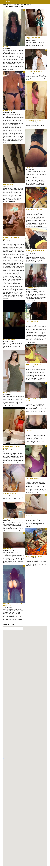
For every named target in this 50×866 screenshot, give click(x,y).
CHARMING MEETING (33, 287)
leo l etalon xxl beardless (34, 71)
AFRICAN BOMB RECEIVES (34, 120)
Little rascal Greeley (9, 339)
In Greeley (29, 515)
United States (17, 4)
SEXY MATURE (8, 47)
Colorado (23, 4)
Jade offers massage (10, 493)
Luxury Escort (7, 110)
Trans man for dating (32, 478)
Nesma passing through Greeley (33, 38)
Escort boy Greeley (32, 321)
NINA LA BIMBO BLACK (33, 364)
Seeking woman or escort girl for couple (35, 251)
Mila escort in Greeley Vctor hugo (12, 238)
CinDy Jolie (29, 168)
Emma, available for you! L (11, 519)
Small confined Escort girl (34, 209)
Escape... (29, 430)
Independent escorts (7, 4)
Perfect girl (7, 393)
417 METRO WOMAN (7, 1)
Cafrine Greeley (8, 548)
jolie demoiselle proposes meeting (11, 447)
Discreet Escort (8, 184)
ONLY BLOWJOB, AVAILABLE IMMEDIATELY (12, 604)
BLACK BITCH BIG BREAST (34, 556)
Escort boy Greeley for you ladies (34, 399)
